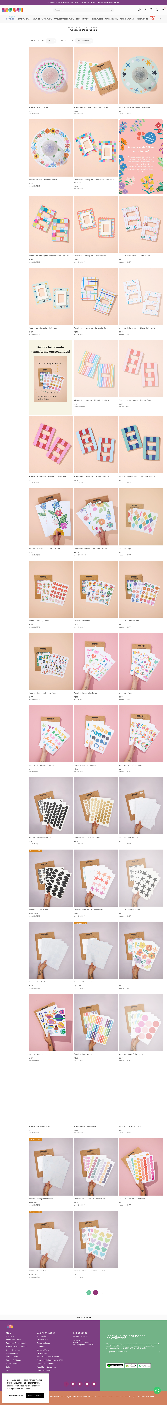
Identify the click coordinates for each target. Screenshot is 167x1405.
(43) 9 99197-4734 (80, 1342)
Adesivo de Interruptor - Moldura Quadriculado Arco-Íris (94, 181)
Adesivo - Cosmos (36, 1054)
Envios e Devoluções (46, 1350)
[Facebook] (66, 1384)
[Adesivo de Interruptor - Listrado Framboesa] (51, 444)
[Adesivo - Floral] (141, 950)
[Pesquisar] (83, 10)
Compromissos (43, 1343)
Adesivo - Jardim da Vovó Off (41, 1126)
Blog (8, 1370)
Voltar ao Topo (82, 1317)
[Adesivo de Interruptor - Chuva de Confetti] (141, 296)
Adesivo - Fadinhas (82, 621)
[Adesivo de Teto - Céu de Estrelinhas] (141, 75)
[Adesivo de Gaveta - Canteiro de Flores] (96, 516)
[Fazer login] (145, 10)
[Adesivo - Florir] (141, 661)
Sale (8, 1367)
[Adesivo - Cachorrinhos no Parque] (51, 661)
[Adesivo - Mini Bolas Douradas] (96, 805)
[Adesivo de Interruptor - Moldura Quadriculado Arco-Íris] (96, 147)
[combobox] (81, 10)
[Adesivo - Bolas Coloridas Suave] (141, 1022)
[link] (141, 156)
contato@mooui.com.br (83, 1344)
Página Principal (74, 27)
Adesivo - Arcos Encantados (131, 765)
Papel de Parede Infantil (16, 1346)
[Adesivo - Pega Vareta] (96, 1022)
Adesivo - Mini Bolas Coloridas (132, 1199)
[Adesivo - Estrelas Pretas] (141, 878)
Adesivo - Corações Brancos (86, 982)
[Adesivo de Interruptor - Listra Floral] (141, 224)
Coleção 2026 (42, 1340)
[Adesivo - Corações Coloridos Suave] (96, 1239)
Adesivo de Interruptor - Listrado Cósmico (137, 476)
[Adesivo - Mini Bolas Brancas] (141, 805)
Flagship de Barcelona (46, 1367)
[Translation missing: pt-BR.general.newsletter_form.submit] (158, 1352)
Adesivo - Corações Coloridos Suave (89, 1271)
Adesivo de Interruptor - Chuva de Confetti (137, 328)
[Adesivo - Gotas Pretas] (51, 878)
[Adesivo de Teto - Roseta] (51, 75)
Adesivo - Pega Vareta (83, 1054)
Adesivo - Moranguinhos (39, 621)
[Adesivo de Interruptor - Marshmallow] (96, 224)
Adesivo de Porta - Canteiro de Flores (44, 549)
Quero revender (44, 1370)
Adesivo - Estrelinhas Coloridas (42, 765)
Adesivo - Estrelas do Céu (85, 765)
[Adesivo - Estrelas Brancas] (51, 950)
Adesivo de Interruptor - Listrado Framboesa (47, 476)
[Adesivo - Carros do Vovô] (141, 1094)
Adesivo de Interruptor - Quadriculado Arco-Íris (49, 256)
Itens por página (36, 41)
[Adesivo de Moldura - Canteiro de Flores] (96, 75)
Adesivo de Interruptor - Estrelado (43, 328)
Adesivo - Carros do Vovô (130, 1126)
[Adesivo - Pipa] (141, 516)
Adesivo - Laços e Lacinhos (85, 693)
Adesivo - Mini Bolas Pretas (40, 837)
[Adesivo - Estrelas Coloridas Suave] (96, 878)
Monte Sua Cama (13, 1340)
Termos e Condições (45, 1363)
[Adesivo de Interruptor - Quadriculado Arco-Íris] (51, 224)
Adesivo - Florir (125, 693)
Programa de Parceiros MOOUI (50, 1360)
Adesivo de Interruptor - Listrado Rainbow (91, 400)
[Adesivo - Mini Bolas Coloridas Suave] (96, 1166)
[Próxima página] (103, 1293)
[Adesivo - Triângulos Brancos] (51, 1166)
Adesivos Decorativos (91, 27)
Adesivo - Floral (125, 982)
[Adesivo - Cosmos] (51, 1022)
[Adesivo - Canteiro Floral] (141, 589)
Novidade (10, 1336)
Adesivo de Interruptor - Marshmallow (90, 256)
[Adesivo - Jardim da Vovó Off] (51, 1094)
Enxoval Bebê (12, 1353)
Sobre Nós (41, 1336)
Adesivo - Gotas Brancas (39, 1271)
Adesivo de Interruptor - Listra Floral (134, 256)
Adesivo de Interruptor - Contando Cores (91, 328)
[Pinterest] (80, 1384)
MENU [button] (8, 1333)
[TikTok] (87, 1384)
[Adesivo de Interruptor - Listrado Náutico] (96, 444)
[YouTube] (94, 1384)
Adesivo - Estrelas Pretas (129, 910)
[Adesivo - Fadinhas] (96, 589)
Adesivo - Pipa (125, 549)
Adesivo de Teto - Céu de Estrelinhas (134, 107)
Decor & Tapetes (13, 1350)
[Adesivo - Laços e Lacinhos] (96, 661)
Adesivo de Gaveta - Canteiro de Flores (90, 549)
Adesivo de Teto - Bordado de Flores (44, 180)
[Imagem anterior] (33, 76)
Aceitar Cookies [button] (34, 1395)
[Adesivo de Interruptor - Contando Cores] (96, 296)
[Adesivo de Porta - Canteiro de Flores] (51, 516)
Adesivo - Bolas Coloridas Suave (133, 1054)
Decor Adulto (11, 1363)
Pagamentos (42, 1353)
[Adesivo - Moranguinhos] (51, 589)
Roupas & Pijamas (13, 1360)
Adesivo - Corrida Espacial (85, 1126)
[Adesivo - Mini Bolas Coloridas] (141, 1166)
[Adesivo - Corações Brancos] (96, 950)
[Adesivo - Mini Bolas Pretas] (51, 805)
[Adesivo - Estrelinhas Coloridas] (51, 733)
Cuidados (41, 1346)
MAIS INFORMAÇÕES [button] (46, 1333)
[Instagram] (73, 1384)
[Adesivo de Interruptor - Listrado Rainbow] (96, 368)
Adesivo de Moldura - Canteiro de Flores (91, 107)
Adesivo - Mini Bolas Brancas (131, 837)
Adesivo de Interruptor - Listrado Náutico (91, 476)
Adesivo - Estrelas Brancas (40, 982)
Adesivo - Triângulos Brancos (41, 1199)
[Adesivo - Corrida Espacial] (96, 1094)
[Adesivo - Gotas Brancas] (51, 1239)
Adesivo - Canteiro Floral (129, 621)
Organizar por (66, 41)
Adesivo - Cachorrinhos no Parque (43, 693)
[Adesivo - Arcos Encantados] (141, 733)
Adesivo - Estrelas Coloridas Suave (88, 910)
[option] (83, 2)
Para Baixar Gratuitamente (48, 1357)
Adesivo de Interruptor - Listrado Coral (135, 400)
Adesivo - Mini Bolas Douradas (87, 837)
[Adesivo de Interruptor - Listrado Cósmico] (141, 444)
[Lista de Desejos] (157, 10)
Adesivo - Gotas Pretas (38, 910)
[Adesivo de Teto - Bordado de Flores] (51, 147)
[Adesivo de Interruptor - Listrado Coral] (141, 368)
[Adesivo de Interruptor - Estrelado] (51, 296)
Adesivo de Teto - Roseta (39, 107)
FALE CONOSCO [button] (80, 1333)
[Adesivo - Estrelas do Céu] (96, 733)
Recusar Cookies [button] (16, 1395)
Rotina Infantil (12, 1357)
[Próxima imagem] (69, 76)
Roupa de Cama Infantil (16, 1343)
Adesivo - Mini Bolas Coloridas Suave (89, 1199)
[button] (51, 41)
